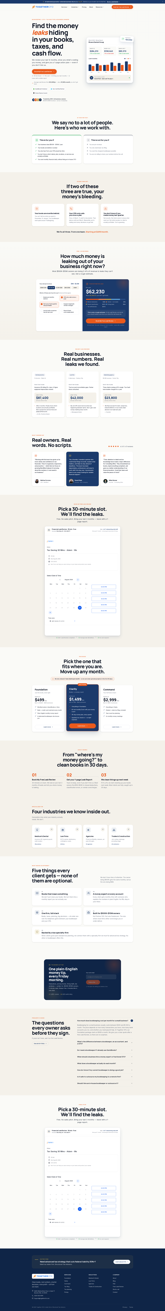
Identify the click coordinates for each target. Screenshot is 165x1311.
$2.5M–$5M (59, 287)
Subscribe (92, 982)
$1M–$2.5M (51, 287)
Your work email (90, 972)
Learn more (47, 727)
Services (64, 7)
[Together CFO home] (43, 7)
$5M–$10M (67, 287)
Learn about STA (120, 1262)
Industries (74, 7)
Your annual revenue (46, 284)
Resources (99, 7)
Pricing (84, 7)
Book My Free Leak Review (121, 7)
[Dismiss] (163, 2)
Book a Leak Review (112, 2)
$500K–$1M (43, 287)
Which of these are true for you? (55, 293)
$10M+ (75, 287)
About (91, 7)
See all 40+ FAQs (39, 1043)
